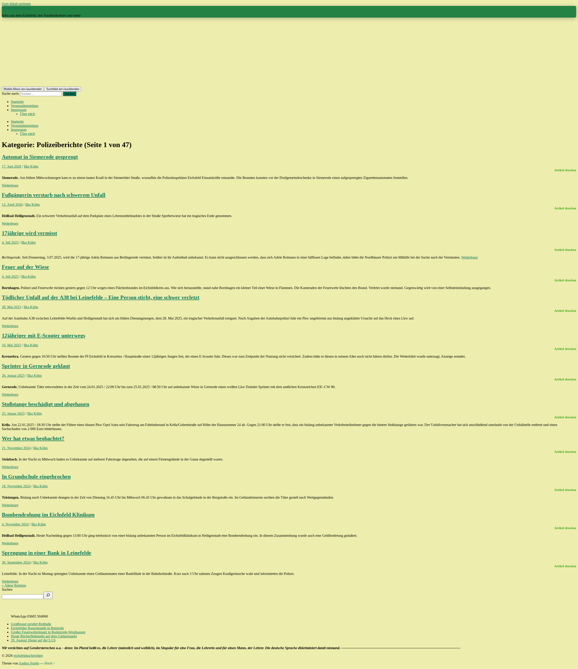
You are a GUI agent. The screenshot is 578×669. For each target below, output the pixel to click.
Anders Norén (29, 663)
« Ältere (14, 585)
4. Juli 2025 (10, 242)
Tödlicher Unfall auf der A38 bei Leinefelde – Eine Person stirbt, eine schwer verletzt (100, 297)
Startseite (17, 102)
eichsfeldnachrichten (16, 8)
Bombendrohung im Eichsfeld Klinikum (48, 515)
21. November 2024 (16, 448)
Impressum (18, 110)
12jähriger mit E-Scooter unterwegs (43, 335)
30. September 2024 (16, 562)
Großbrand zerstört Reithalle (31, 624)
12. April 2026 (12, 204)
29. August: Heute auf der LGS (33, 640)
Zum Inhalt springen (16, 4)
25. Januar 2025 (13, 413)
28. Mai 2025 (11, 307)
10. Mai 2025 (11, 345)
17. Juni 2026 (11, 166)
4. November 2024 (15, 524)
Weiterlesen (10, 185)
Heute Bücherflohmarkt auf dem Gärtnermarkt (44, 636)
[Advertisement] (289, 52)
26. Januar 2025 (13, 375)
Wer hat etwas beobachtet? (33, 438)
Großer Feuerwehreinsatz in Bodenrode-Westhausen (48, 632)
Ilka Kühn (31, 166)
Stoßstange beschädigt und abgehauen (45, 404)
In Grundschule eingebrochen (36, 476)
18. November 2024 (16, 486)
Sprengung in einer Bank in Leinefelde (46, 553)
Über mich (27, 114)
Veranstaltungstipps (24, 106)
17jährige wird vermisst (29, 233)
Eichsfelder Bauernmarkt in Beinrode (37, 628)
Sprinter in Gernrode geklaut (36, 366)
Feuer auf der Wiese (25, 267)
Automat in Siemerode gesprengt (40, 157)
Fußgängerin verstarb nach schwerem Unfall (53, 195)
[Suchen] (48, 595)
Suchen (7, 589)
